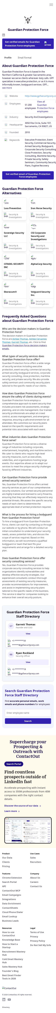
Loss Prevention (12, 208)
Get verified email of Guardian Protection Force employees (28, 175)
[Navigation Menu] (51, 4)
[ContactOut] (15, 4)
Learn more (10, 811)
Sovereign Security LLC (14, 234)
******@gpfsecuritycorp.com (25, 645)
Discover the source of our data (21, 805)
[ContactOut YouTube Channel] (9, 999)
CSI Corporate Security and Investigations (39, 236)
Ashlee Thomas (20, 338)
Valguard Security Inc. (40, 293)
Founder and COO (24, 627)
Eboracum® (10, 291)
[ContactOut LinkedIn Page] (3, 999)
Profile (7, 57)
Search (28, 721)
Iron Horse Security (41, 208)
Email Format (25, 57)
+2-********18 (19, 669)
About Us (35, 877)
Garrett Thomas (20, 342)
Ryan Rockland (25, 653)
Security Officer (23, 656)
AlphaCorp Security (41, 263)
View (28, 633)
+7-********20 (19, 640)
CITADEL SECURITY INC (14, 265)
